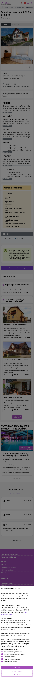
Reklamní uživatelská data (11, 659)
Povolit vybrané (17, 671)
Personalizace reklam (10, 662)
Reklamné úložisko (9, 657)
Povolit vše (17, 667)
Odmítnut (17, 675)
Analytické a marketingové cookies (14, 654)
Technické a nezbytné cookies (12, 652)
